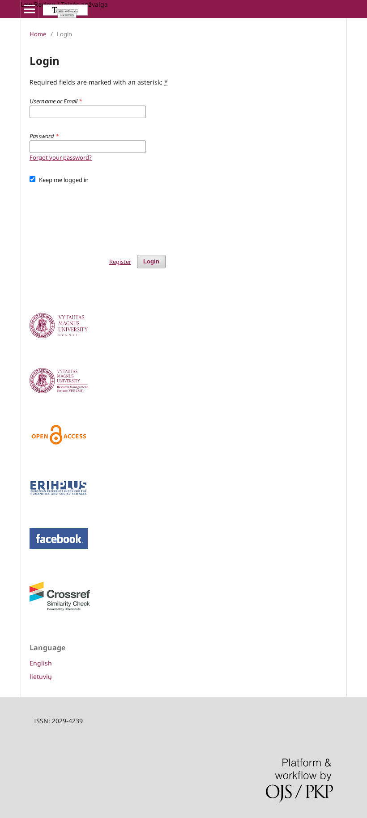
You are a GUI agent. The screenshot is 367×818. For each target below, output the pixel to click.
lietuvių (41, 676)
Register (120, 262)
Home (38, 34)
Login (151, 261)
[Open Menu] (29, 9)
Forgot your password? (61, 157)
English (41, 663)
